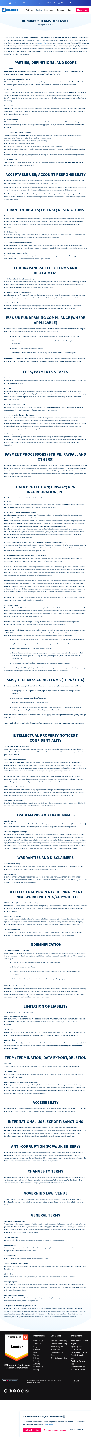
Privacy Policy (42, 43)
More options (75, 1429)
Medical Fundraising (59, 1343)
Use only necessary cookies (55, 1430)
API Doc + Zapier (78, 1369)
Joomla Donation (78, 1367)
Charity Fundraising (59, 1358)
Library (36, 1369)
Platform (29, 10)
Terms (36, 1355)
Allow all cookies (32, 1430)
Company (61, 10)
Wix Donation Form (79, 1352)
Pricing (39, 10)
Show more (48, 1424)
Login (70, 10)
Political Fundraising (59, 1341)
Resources (48, 10)
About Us (37, 1343)
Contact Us (38, 1341)
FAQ (35, 1352)
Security (36, 1361)
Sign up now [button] (82, 10)
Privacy (36, 1358)
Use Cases (56, 1336)
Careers (36, 1349)
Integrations (76, 1336)
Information (39, 1336)
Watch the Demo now (69, 3)
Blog (35, 1346)
